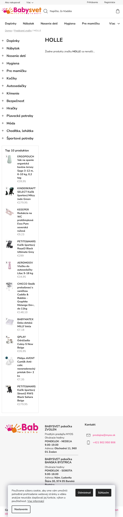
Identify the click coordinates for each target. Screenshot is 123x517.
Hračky (12, 108)
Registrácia (109, 2)
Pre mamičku (16, 71)
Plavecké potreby (20, 116)
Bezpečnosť (15, 101)
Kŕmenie (13, 93)
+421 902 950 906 (104, 442)
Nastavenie (21, 509)
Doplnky (13, 41)
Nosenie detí (16, 56)
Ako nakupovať (12, 2)
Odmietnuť (84, 492)
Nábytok (13, 48)
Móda (11, 123)
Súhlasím (103, 492)
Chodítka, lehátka (20, 131)
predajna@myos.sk (104, 435)
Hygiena (13, 63)
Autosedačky (16, 86)
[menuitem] (11, 23)
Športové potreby (20, 138)
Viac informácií (35, 501)
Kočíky (12, 78)
